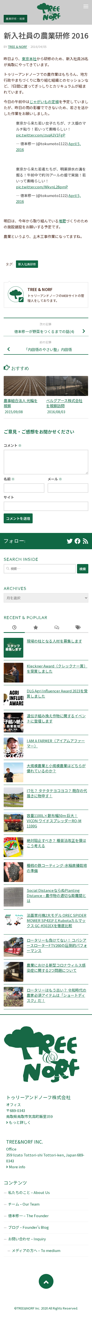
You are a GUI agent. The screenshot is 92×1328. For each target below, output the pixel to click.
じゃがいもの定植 (44, 101)
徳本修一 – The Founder (28, 1215)
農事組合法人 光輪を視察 (21, 403)
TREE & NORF (17, 46)
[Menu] (86, 6)
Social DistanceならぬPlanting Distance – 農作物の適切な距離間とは (56, 895)
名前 (9, 478)
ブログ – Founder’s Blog (28, 1227)
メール (55, 478)
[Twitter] (70, 541)
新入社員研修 (27, 264)
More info (17, 1166)
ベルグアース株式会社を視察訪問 (64, 403)
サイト (9, 497)
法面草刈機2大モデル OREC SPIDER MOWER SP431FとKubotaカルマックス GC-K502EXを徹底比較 (56, 920)
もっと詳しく (20, 1122)
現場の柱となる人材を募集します (54, 641)
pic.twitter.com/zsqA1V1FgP (40, 134)
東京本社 (29, 58)
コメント (13, 445)
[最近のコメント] (56, 627)
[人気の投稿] (35, 627)
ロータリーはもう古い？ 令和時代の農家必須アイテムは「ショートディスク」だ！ (56, 995)
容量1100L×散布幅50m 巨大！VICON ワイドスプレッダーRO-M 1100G (54, 820)
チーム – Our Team (23, 1204)
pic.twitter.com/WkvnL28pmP (42, 186)
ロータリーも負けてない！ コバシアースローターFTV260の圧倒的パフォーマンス (57, 945)
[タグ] (77, 627)
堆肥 (62, 220)
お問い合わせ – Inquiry (27, 1238)
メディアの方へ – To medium (36, 1250)
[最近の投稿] (14, 627)
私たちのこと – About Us (29, 1192)
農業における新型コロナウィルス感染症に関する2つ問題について (56, 967)
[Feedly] (85, 541)
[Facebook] (77, 541)
